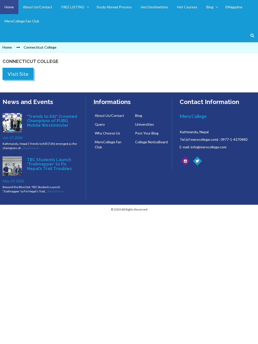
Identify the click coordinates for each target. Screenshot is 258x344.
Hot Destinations (154, 7)
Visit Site (18, 74)
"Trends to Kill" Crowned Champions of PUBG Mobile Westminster (52, 121)
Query (100, 124)
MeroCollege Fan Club (22, 21)
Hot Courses (187, 7)
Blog (209, 7)
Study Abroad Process (114, 7)
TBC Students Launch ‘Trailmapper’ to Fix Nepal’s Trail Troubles (49, 164)
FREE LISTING (72, 7)
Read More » (31, 148)
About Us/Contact (37, 7)
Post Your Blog (146, 133)
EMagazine (233, 7)
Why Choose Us (107, 133)
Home (9, 7)
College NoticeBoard (151, 142)
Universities (144, 124)
